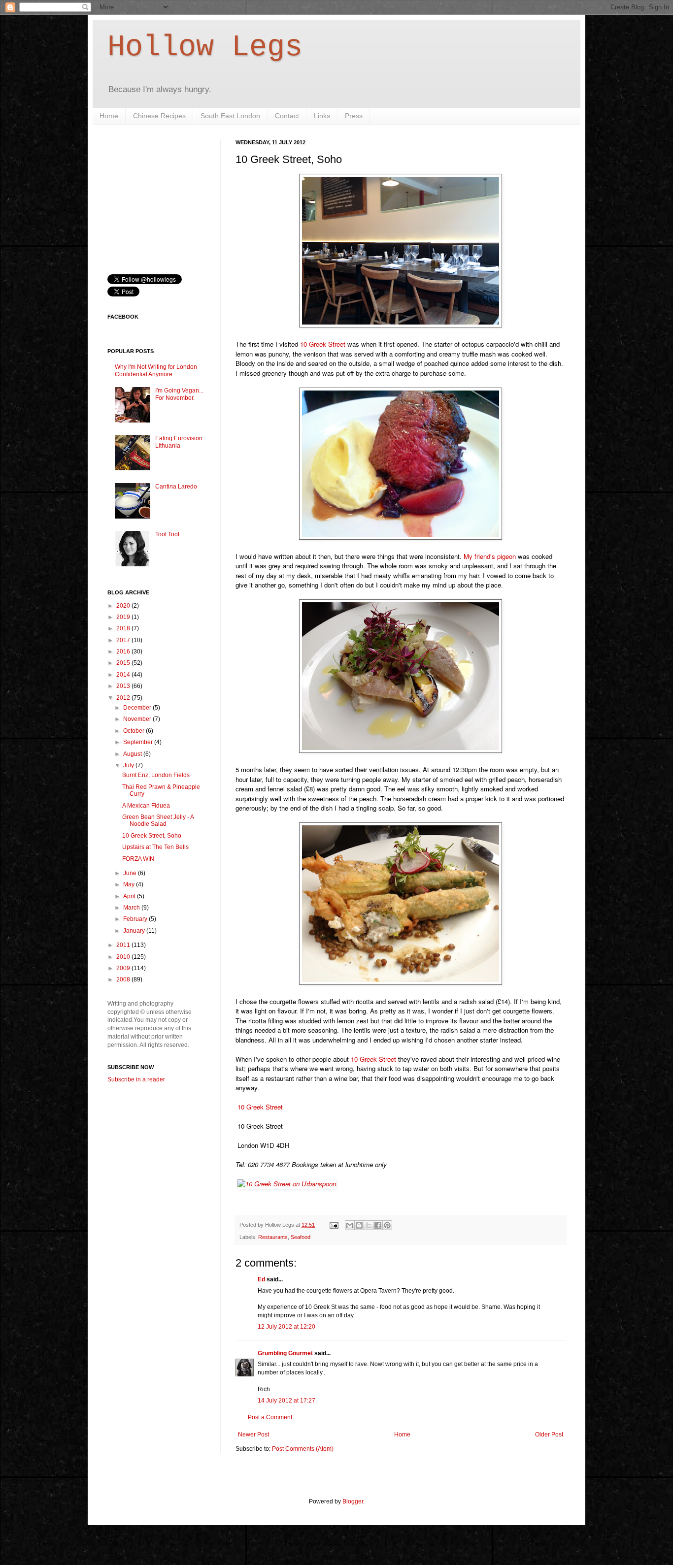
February (136, 918)
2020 (124, 605)
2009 (124, 968)
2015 (124, 662)
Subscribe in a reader (136, 1079)
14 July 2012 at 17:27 (286, 1400)
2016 (124, 651)
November (138, 719)
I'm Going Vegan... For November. (179, 394)
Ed (261, 1279)
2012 (124, 697)
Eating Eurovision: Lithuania (179, 442)
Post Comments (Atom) (303, 1448)
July (129, 765)
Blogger (352, 1501)
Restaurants (273, 1237)
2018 (124, 628)
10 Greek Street (322, 344)
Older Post (549, 1434)
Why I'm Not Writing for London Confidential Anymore (156, 370)
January (134, 930)
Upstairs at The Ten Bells (155, 847)
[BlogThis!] (359, 1225)
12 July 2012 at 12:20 (286, 1326)
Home (109, 116)
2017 (124, 640)
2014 (124, 674)
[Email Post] (333, 1225)
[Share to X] (368, 1225)
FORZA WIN (138, 858)
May (129, 884)
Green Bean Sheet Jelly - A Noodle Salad (158, 820)
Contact (287, 116)
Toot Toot (167, 534)
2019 (124, 617)
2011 (124, 945)
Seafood (300, 1237)
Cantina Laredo (176, 486)
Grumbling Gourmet (285, 1353)
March (132, 907)
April (130, 896)
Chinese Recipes (159, 116)
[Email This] (350, 1225)
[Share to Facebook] (378, 1225)
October (134, 730)
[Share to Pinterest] (387, 1225)
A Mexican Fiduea (146, 805)
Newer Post (253, 1434)
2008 (124, 979)
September (138, 742)
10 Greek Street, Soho (151, 835)
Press (354, 116)
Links (322, 116)
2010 (124, 956)
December (138, 707)
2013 (124, 686)
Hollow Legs (205, 47)
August (133, 753)
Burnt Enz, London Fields (156, 775)
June (130, 873)
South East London (230, 116)
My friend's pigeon (490, 556)
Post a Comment (270, 1417)
